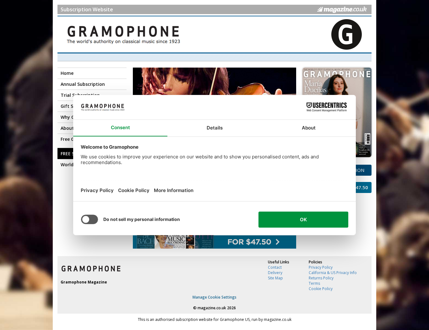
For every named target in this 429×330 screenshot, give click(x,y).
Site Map (275, 278)
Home (67, 73)
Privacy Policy (321, 267)
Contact (275, 267)
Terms (314, 283)
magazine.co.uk (212, 308)
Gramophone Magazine (84, 282)
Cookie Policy (321, 288)
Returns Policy (321, 278)
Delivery (275, 272)
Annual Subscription (83, 84)
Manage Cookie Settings (214, 297)
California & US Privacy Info (333, 272)
